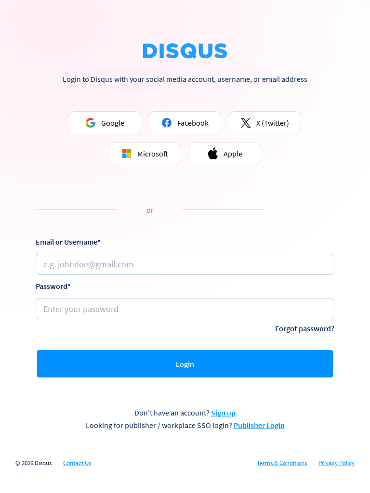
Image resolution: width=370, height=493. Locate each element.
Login (185, 364)
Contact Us (77, 463)
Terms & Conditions (282, 463)
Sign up (223, 412)
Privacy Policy (336, 463)
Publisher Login (259, 425)
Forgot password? (304, 328)
